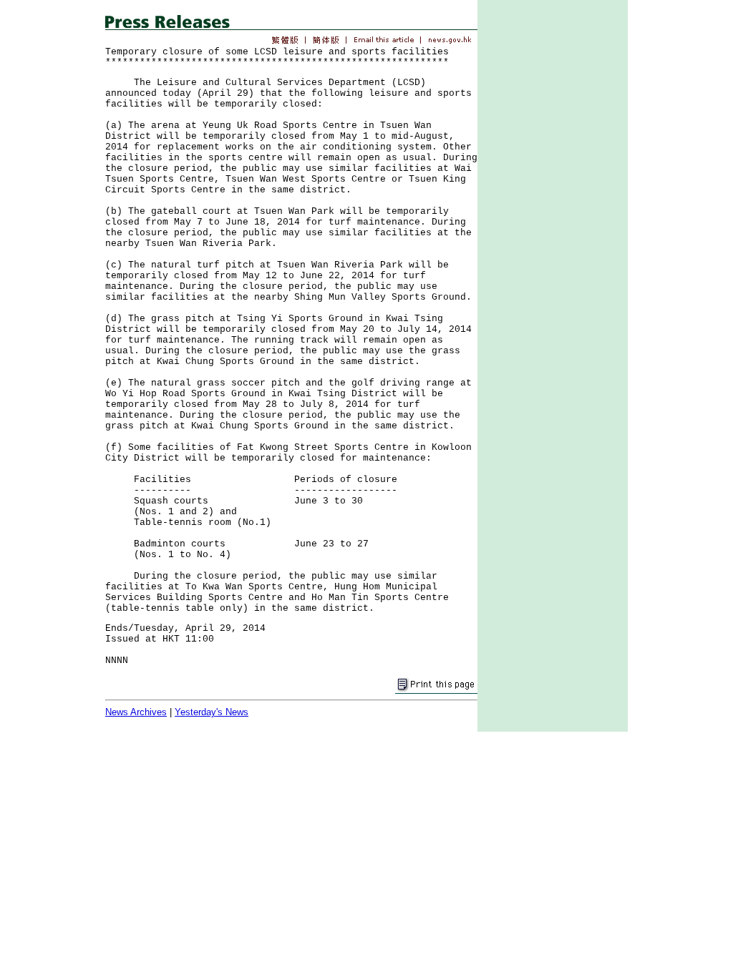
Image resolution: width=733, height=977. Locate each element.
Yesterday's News (211, 712)
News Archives (136, 712)
